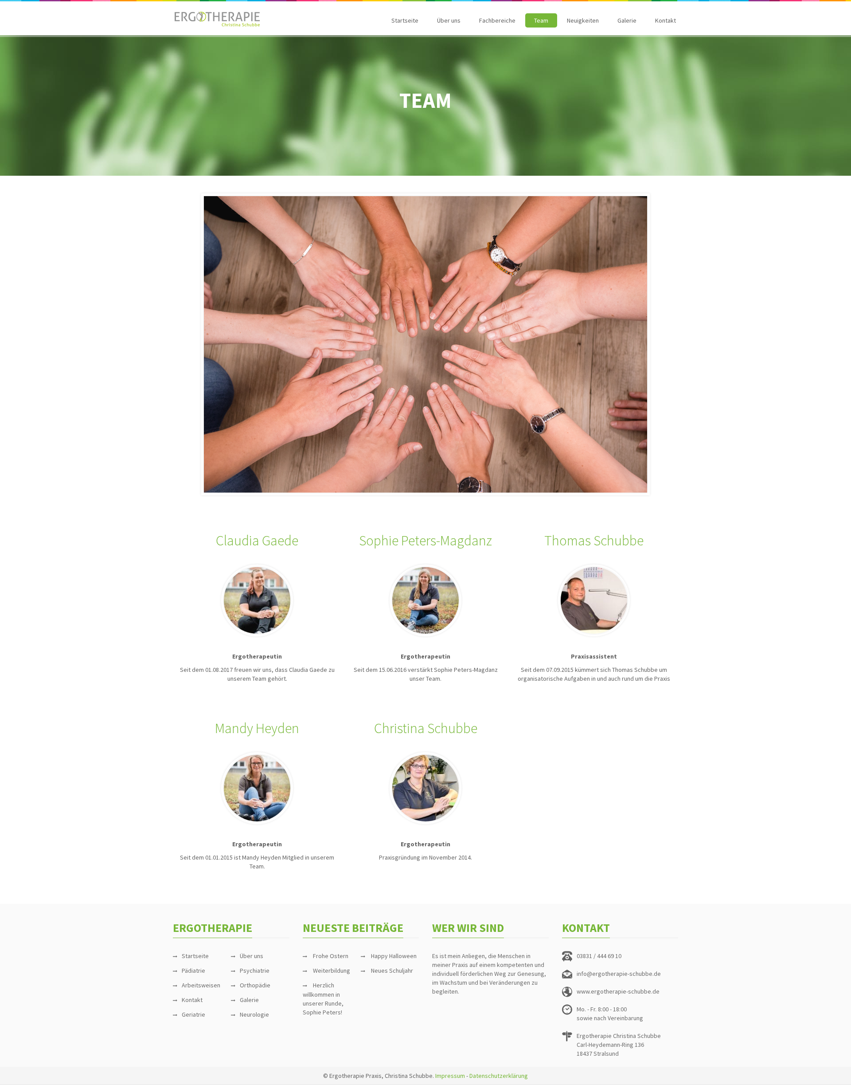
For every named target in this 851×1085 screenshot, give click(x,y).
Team (541, 20)
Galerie (626, 20)
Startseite (404, 20)
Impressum (450, 1076)
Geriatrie (193, 1014)
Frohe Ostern (330, 956)
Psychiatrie (254, 971)
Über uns (449, 20)
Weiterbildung (331, 971)
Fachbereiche (497, 20)
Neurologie (254, 1014)
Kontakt (665, 20)
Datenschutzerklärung (498, 1076)
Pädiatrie (193, 971)
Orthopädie (255, 985)
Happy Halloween (394, 956)
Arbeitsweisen (201, 985)
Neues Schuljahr (392, 971)
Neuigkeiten (583, 20)
